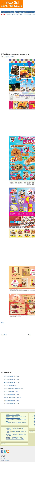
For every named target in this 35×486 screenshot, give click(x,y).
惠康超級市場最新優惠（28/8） (12, 376)
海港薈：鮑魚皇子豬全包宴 (11, 385)
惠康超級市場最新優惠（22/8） (12, 382)
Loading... (3, 443)
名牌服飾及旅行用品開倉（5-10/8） (14, 437)
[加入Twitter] (4, 452)
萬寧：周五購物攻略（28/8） (11, 391)
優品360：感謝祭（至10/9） (13, 415)
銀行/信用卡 (29, 12)
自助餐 (20, 14)
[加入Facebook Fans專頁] (2, 452)
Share (2, 322)
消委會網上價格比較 (5, 460)
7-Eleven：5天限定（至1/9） (13, 418)
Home (29, 334)
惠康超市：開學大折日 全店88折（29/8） (16, 416)
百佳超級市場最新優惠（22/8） (12, 400)
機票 (29, 14)
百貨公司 (24, 14)
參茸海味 (7, 57)
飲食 (16, 12)
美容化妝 (15, 14)
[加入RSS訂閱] (7, 452)
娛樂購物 (12, 57)
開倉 (31, 14)
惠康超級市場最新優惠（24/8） (12, 394)
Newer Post (4, 334)
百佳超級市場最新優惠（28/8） (12, 379)
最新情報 (8, 12)
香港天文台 (3, 458)
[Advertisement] (29, 5)
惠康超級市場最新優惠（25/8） (12, 403)
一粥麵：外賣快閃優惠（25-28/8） (12, 397)
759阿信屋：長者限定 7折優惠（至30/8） (16, 422)
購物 (12, 12)
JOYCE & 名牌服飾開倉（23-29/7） (15, 439)
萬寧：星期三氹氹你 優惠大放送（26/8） (14, 388)
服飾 (11, 14)
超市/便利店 (22, 12)
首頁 (3, 12)
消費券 (8, 14)
